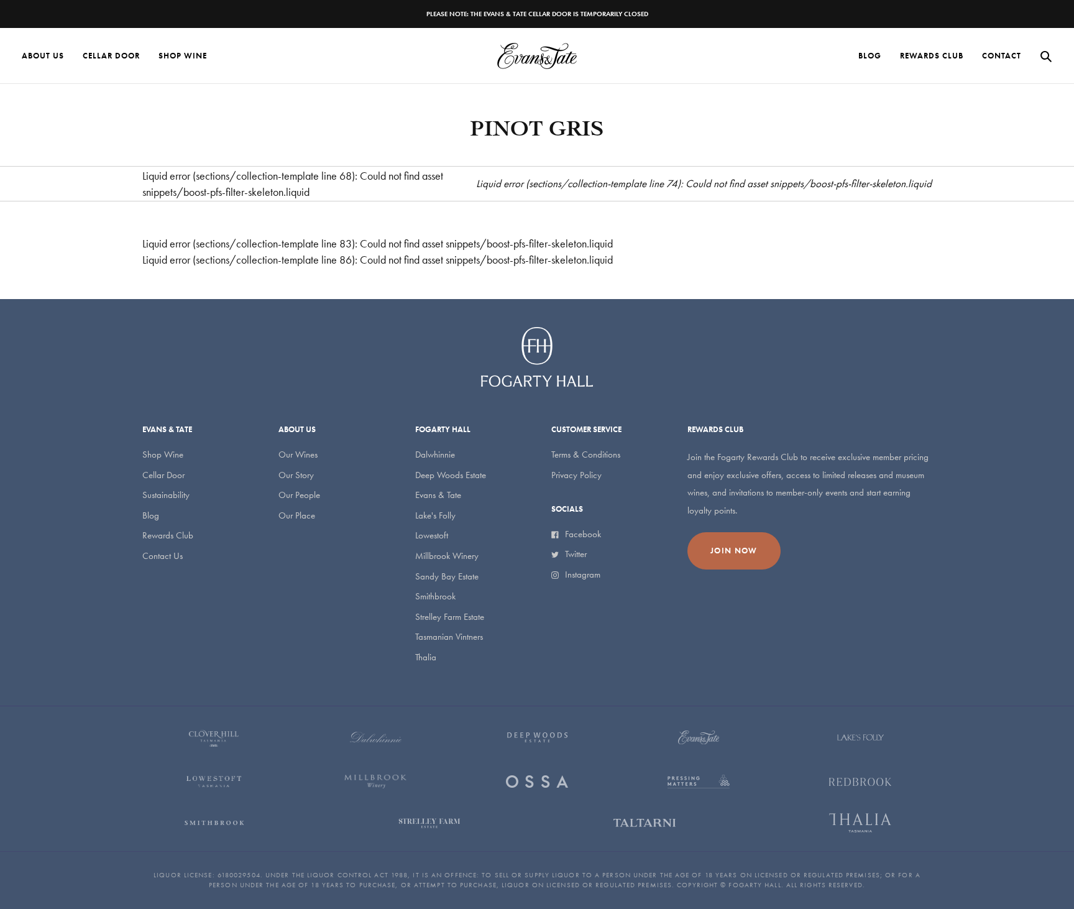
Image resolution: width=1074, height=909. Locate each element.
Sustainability (166, 495)
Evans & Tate (438, 495)
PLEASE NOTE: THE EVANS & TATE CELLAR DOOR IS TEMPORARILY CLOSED (537, 13)
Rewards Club (167, 535)
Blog (150, 515)
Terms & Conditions (585, 454)
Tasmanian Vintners (449, 636)
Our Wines (298, 454)
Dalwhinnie (435, 454)
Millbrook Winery (447, 556)
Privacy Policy (576, 475)
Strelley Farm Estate (449, 617)
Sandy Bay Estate (447, 576)
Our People (299, 495)
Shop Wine (162, 454)
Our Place (296, 515)
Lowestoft (431, 535)
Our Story (296, 475)
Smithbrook (435, 596)
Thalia (425, 657)
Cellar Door (163, 475)
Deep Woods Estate (450, 475)
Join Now (733, 550)
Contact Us (162, 556)
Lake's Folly (435, 515)
